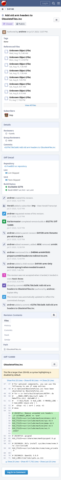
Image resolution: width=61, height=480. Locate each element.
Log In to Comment (16, 472)
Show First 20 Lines (15, 380)
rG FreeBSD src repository (15, 166)
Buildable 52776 (15, 187)
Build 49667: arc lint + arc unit (21, 190)
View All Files (30, 105)
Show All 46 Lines (31, 380)
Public (22, 23)
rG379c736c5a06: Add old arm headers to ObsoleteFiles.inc (29, 147)
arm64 (54, 244)
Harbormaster (14, 221)
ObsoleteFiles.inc (13, 349)
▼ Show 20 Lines (47, 380)
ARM (10, 140)
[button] (58, 3)
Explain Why (12, 292)
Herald (10, 205)
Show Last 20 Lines (48, 461)
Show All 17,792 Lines (30, 461)
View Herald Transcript (47, 205)
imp (11, 115)
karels (11, 133)
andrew (22, 31)
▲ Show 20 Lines (12, 461)
